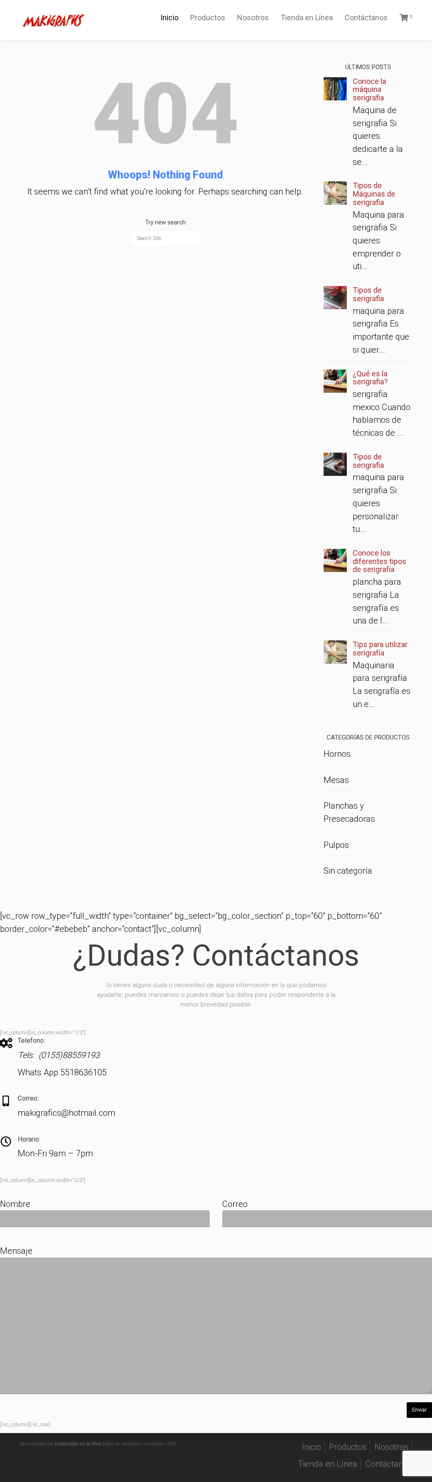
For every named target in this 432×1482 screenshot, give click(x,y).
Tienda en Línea (307, 17)
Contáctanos (366, 17)
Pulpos (336, 845)
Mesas (336, 780)
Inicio (169, 17)
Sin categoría (348, 871)
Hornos (337, 754)
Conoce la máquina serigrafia (369, 90)
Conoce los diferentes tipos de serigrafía (379, 561)
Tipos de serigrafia (368, 294)
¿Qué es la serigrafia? (370, 377)
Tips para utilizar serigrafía (380, 648)
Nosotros (253, 17)
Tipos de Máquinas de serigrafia (374, 194)
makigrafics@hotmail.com (66, 1113)
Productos (207, 17)
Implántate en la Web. (78, 1444)
